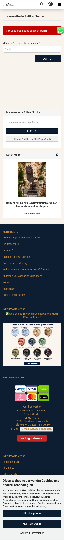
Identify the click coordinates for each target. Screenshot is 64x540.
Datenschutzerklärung (35, 506)
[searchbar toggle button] (41, 4)
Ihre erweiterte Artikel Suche (32, 139)
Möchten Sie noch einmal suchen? (21, 43)
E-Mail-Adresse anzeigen (36, 429)
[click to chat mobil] (60, 30)
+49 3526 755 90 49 (37, 424)
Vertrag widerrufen (32, 438)
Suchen (48, 58)
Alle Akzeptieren (32, 513)
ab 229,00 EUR (32, 213)
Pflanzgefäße (10, 474)
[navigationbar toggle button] (59, 4)
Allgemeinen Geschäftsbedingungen (22, 276)
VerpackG (8, 250)
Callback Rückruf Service (16, 256)
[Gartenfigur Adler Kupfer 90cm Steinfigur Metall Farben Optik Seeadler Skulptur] (32, 179)
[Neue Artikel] (57, 155)
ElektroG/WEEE (11, 244)
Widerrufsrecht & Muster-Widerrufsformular (26, 269)
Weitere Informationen (32, 533)
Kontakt (7, 282)
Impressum (9, 288)
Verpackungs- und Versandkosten (21, 237)
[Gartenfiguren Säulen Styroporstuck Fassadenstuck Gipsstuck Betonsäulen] (7, 4)
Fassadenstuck (11, 461)
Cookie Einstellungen (14, 294)
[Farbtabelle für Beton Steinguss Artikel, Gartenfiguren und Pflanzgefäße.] (32, 344)
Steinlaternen (10, 468)
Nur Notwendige (32, 524)
